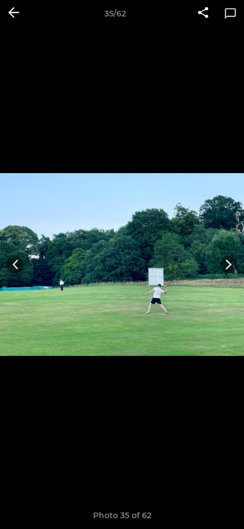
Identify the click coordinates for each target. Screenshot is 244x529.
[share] (203, 14)
